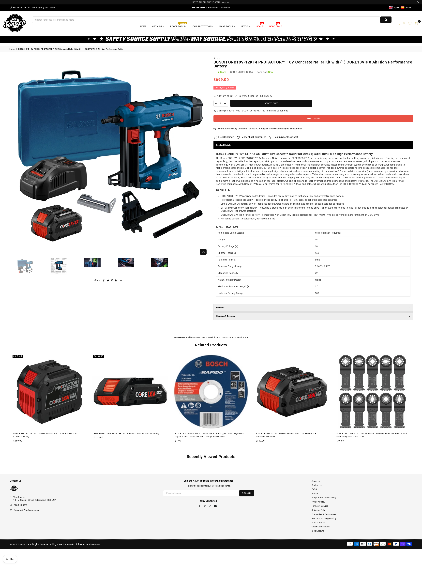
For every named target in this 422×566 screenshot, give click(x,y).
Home (143, 26)
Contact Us (317, 485)
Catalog (157, 26)
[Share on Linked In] (116, 280)
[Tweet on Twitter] (108, 280)
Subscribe (246, 493)
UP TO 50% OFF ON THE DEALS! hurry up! (211, 2)
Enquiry (267, 96)
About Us (316, 481)
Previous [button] (12, 157)
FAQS (314, 489)
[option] (109, 156)
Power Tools (178, 25)
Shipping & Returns (225, 316)
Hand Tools (226, 26)
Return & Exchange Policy (324, 518)
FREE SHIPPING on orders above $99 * (212, 7)
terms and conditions (277, 110)
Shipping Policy (319, 510)
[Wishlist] (410, 23)
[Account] (404, 23)
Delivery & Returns (248, 96)
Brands (315, 493)
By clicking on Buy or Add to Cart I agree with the (250, 110)
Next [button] (206, 157)
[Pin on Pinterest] (112, 280)
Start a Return (318, 522)
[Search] (398, 23)
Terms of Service (320, 506)
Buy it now (313, 118)
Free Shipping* (226, 137)
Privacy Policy (318, 502)
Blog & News (318, 531)
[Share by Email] (121, 280)
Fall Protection (202, 26)
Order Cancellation (321, 526)
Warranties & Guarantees (324, 514)
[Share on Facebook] (104, 280)
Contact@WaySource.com (42, 7)
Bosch (216, 58)
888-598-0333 (19, 7)
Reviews (220, 307)
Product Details (223, 145)
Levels (245, 26)
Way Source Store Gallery (324, 497)
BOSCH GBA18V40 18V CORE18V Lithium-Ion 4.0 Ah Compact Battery (126, 433)
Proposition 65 (240, 337)
